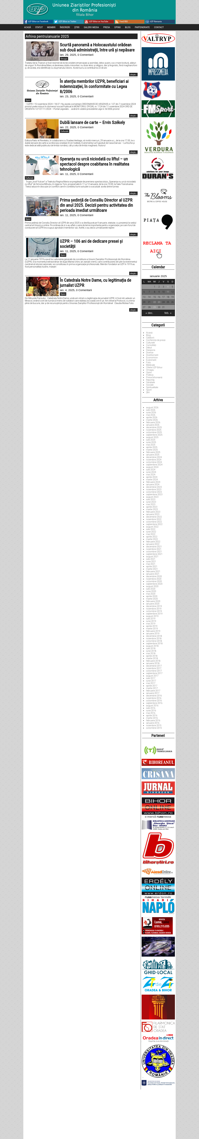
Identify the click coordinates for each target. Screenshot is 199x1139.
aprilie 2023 (151, 507)
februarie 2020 (153, 601)
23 (159, 302)
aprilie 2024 (151, 477)
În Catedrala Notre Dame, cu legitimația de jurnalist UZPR (95, 283)
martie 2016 (152, 718)
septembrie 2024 (154, 464)
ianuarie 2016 (152, 723)
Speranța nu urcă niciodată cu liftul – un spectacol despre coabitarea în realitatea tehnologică (94, 164)
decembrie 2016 (154, 695)
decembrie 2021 (154, 546)
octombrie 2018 (154, 641)
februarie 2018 (153, 661)
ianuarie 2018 (152, 663)
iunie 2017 (151, 680)
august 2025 (152, 437)
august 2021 (152, 556)
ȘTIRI (76, 27)
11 (168, 292)
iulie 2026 (150, 410)
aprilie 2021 (151, 566)
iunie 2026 (151, 412)
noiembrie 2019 (153, 608)
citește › (133, 74)
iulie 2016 (150, 708)
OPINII (117, 27)
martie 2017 (152, 688)
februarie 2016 (153, 720)
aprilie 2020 (151, 596)
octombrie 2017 (154, 671)
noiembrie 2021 (153, 549)
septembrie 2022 (154, 524)
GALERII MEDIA (91, 27)
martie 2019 (152, 628)
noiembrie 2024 (153, 459)
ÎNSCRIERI (65, 27)
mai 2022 (150, 534)
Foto (148, 362)
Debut (149, 347)
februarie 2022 (153, 541)
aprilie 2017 (151, 685)
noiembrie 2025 (153, 430)
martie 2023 (152, 509)
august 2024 (152, 467)
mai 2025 (150, 445)
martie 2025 (152, 449)
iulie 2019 (150, 618)
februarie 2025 (153, 452)
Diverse (149, 352)
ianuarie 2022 (152, 544)
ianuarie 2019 (152, 633)
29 (154, 307)
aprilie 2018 (151, 656)
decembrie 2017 (154, 666)
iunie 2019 (151, 621)
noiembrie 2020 (153, 579)
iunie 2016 (151, 710)
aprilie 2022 (151, 536)
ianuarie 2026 (152, 425)
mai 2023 (150, 504)
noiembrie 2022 (153, 519)
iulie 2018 (150, 648)
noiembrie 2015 (153, 725)
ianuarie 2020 (152, 603)
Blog (148, 335)
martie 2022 (152, 539)
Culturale (150, 342)
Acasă (149, 332)
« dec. (149, 313)
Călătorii (150, 337)
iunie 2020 (151, 591)
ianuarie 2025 (152, 454)
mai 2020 (150, 594)
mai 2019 (150, 623)
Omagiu (150, 370)
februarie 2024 (153, 482)
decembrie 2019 (154, 606)
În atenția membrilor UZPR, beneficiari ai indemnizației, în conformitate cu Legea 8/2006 (94, 86)
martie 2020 (152, 599)
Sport (149, 390)
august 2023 (152, 497)
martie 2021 (152, 569)
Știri (148, 392)
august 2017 (152, 676)
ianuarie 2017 (152, 693)
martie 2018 (152, 658)
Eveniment (151, 360)
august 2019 (152, 616)
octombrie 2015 (154, 728)
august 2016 (152, 705)
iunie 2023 (151, 502)
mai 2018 (150, 653)
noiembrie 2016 (153, 698)
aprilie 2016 (151, 715)
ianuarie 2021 (152, 574)
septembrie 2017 (154, 673)
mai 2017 (150, 683)
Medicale (150, 365)
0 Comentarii (85, 54)
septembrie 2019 (154, 613)
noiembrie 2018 (153, 638)
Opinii (149, 372)
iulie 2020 (150, 589)
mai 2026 (150, 415)
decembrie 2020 (154, 576)
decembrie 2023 (154, 487)
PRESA (106, 27)
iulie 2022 (150, 529)
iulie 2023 (150, 499)
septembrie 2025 (154, 435)
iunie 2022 (151, 531)
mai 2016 (150, 713)
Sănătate (150, 382)
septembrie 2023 (154, 494)
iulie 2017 (150, 678)
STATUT (39, 27)
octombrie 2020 (154, 581)
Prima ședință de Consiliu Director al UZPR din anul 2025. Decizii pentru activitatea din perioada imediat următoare (96, 205)
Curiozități (151, 345)
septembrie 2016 (154, 703)
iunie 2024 (151, 472)
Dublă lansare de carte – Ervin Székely (92, 122)
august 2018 (152, 646)
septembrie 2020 (154, 584)
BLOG (127, 27)
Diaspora (150, 350)
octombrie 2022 (154, 522)
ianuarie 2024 (152, 484)
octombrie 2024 (154, 462)
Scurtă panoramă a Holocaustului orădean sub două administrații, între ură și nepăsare (97, 47)
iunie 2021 (151, 561)
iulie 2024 (150, 469)
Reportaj (150, 380)
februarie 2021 (153, 571)
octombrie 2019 (154, 611)
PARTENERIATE (142, 27)
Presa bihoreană (154, 377)
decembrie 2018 (154, 636)
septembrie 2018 (154, 643)
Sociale (149, 385)
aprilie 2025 (151, 447)
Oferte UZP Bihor (154, 367)
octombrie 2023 (154, 492)
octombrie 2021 (154, 551)
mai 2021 (150, 564)
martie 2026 (152, 420)
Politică (149, 375)
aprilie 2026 (151, 417)
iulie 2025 (150, 440)
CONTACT (159, 27)
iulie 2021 (150, 559)
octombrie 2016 (154, 700)
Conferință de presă (155, 340)
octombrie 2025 (154, 432)
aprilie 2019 (151, 626)
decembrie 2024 (154, 457)
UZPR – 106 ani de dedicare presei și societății (91, 244)
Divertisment (152, 355)
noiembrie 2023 (153, 489)
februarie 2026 (153, 422)
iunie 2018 (151, 651)
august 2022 (152, 526)
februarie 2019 (153, 631)
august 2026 (152, 407)
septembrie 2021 (154, 554)
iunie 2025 (151, 442)
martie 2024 (152, 479)
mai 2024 (150, 474)
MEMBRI (51, 27)
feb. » (167, 313)
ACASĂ (27, 27)
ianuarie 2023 (152, 514)
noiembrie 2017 (153, 668)
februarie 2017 (153, 690)
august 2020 (152, 586)
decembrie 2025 (154, 427)
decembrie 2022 (154, 517)
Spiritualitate (152, 387)
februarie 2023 (153, 512)
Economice (151, 357)
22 (154, 302)
